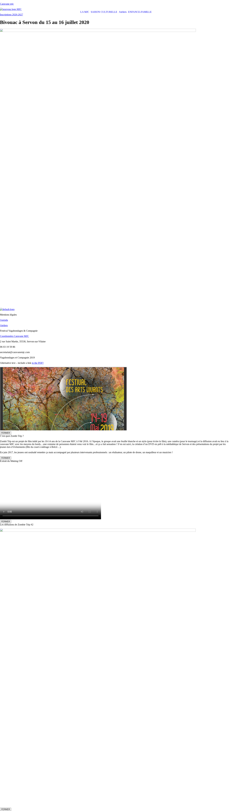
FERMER (5, 433)
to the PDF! (38, 363)
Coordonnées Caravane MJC (14, 336)
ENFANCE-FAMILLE (140, 12)
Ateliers (123, 12)
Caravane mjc (7, 4)
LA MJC (84, 12)
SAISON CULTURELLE (104, 12)
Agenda (4, 320)
